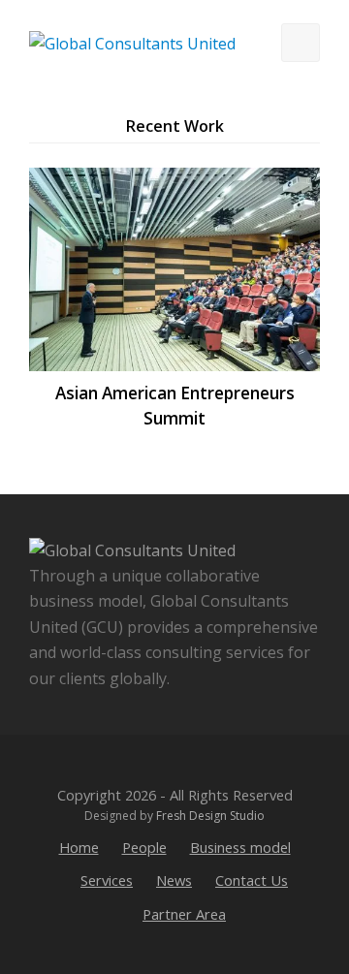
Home (79, 847)
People (144, 847)
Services (106, 880)
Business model (240, 847)
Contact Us (251, 880)
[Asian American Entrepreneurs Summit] (174, 269)
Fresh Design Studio (210, 815)
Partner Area (184, 914)
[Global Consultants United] (132, 41)
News (174, 880)
